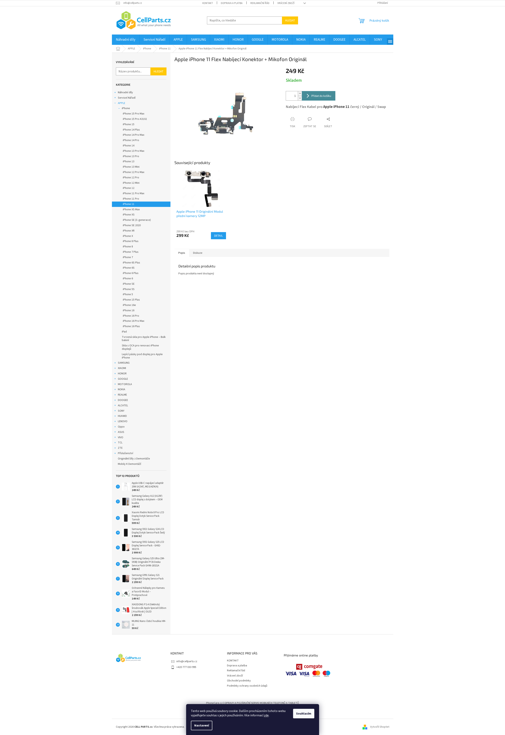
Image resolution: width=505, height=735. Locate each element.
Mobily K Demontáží (129, 464)
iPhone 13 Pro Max (133, 151)
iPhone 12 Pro (131, 178)
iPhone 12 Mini (131, 183)
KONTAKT (207, 3)
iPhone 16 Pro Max (133, 321)
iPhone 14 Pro (131, 140)
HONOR (122, 374)
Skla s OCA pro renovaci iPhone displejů (140, 347)
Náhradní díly (125, 92)
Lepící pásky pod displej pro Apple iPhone (142, 356)
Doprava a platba (231, 3)
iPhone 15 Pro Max (133, 114)
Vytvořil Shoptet (379, 727)
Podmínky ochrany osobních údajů (247, 686)
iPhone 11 (128, 204)
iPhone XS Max (131, 209)
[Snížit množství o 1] (300, 98)
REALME (122, 395)
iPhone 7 (128, 257)
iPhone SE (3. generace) (137, 220)
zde (266, 715)
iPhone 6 (128, 279)
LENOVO (122, 421)
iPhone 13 (128, 161)
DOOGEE (123, 400)
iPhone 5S (129, 289)
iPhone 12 (128, 188)
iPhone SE (129, 284)
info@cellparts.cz (186, 661)
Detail (218, 235)
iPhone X (128, 236)
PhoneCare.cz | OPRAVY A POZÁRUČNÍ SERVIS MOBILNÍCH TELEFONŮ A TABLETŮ (252, 703)
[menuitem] (125, 40)
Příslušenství (125, 453)
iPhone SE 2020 (132, 225)
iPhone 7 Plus (131, 252)
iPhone (126, 108)
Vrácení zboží (285, 3)
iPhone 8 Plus (131, 241)
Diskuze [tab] (197, 253)
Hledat (290, 20)
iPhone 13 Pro (131, 156)
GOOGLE (123, 379)
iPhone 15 (128, 124)
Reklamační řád (259, 3)
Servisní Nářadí (127, 98)
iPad (124, 332)
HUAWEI (122, 416)
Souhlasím (303, 713)
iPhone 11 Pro (131, 199)
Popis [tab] (181, 253)
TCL (120, 443)
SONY (121, 411)
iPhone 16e (129, 305)
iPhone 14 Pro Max (133, 135)
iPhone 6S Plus (131, 263)
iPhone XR (129, 231)
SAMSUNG (124, 363)
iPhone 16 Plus (131, 326)
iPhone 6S (129, 268)
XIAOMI (122, 368)
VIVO (120, 437)
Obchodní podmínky (239, 681)
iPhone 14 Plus (131, 130)
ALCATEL (123, 405)
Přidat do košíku (321, 95)
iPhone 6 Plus (131, 273)
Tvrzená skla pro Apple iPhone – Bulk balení (144, 338)
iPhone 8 (128, 247)
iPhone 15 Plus (131, 300)
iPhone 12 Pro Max (133, 172)
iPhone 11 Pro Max (133, 193)
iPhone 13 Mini (131, 167)
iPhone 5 (128, 294)
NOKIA (121, 389)
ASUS (121, 432)
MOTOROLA (125, 384)
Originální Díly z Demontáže (134, 459)
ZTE (120, 448)
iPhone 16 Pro (131, 316)
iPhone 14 (128, 146)
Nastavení (201, 725)
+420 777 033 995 (186, 667)
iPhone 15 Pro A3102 (135, 119)
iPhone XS (129, 215)
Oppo (121, 427)
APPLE (121, 103)
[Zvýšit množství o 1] (300, 93)
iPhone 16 (128, 310)
